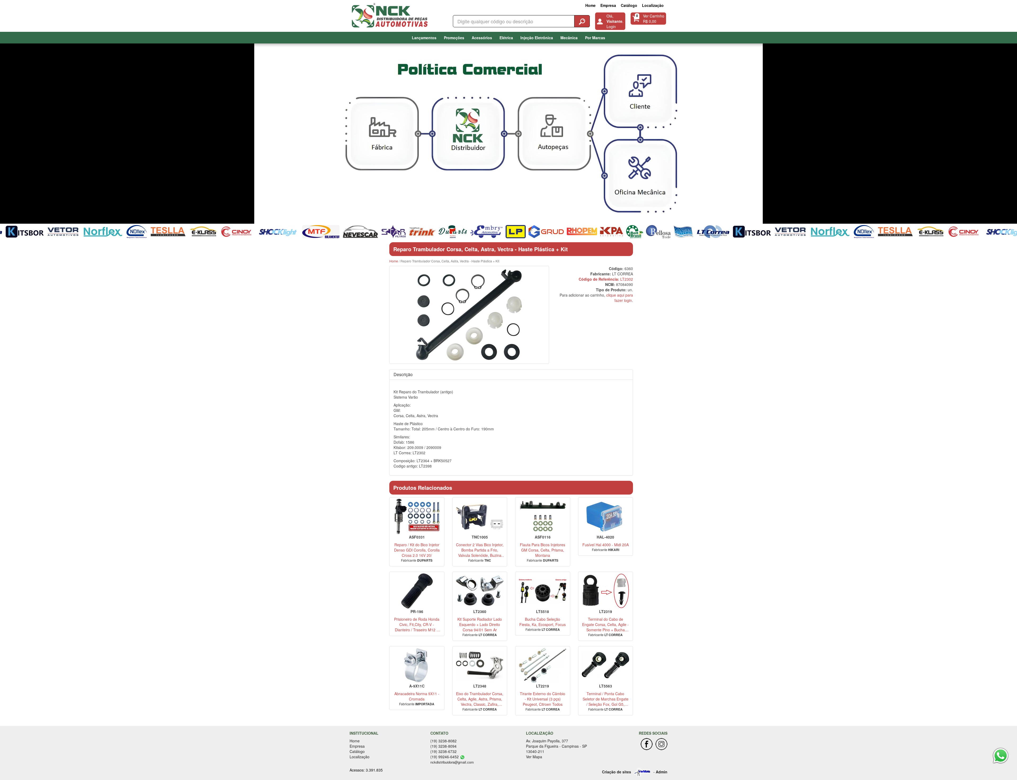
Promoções (454, 37)
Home (590, 5)
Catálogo (629, 5)
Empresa (608, 5)
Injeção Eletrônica (536, 37)
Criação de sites (616, 771)
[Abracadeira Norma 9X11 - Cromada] (417, 665)
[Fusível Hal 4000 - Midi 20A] (605, 516)
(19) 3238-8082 (443, 740)
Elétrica (506, 37)
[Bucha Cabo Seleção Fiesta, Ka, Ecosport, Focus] (542, 591)
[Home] (391, 14)
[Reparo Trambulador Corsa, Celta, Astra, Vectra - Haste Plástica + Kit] (469, 315)
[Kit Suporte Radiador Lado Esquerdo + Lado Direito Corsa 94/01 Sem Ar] (480, 591)
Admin (661, 771)
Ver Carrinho (653, 16)
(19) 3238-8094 (443, 746)
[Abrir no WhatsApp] (462, 756)
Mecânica (569, 37)
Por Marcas (595, 37)
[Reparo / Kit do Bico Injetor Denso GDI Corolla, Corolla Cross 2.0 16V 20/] (417, 516)
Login (611, 26)
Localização (653, 5)
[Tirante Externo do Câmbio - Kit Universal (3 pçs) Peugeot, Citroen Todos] (542, 665)
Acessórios (482, 37)
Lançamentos (424, 37)
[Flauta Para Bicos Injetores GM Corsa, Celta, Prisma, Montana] (542, 516)
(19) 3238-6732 (443, 751)
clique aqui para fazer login (619, 297)
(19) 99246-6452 (444, 756)
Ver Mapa (534, 756)
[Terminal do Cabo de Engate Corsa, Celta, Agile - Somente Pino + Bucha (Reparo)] (605, 591)
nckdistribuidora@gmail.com (452, 762)
